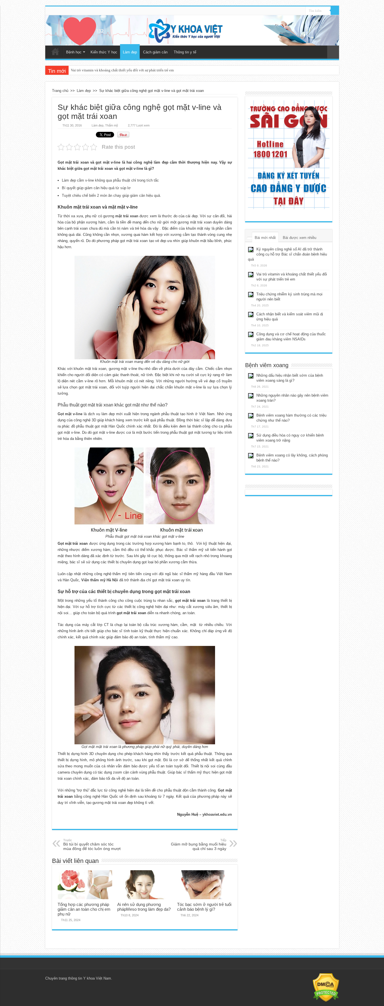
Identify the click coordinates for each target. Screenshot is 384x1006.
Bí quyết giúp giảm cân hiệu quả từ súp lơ (96, 188)
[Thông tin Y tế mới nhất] (192, 30)
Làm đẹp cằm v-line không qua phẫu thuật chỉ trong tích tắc (110, 180)
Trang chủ (55, 51)
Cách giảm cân (155, 52)
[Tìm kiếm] (335, 10)
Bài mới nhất (265, 238)
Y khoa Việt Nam (97, 978)
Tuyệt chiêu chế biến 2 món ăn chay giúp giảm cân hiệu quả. (111, 195)
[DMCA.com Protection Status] (326, 987)
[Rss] (301, 11)
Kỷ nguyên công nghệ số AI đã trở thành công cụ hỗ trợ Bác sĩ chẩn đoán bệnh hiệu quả (287, 254)
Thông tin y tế (185, 52)
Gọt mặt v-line (70, 414)
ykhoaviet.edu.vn (217, 814)
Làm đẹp (130, 52)
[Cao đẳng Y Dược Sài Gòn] (288, 154)
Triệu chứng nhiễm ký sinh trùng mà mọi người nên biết (113, 70)
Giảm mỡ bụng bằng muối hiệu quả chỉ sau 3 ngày (198, 844)
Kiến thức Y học (104, 52)
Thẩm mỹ (111, 125)
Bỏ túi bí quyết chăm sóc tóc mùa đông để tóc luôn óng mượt (92, 844)
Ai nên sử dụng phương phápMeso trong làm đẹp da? (144, 907)
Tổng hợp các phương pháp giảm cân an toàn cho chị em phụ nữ (84, 909)
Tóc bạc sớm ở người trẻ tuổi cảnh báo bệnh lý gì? (204, 907)
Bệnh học (74, 52)
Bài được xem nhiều (299, 238)
